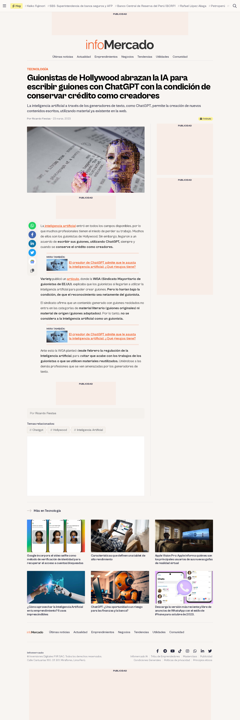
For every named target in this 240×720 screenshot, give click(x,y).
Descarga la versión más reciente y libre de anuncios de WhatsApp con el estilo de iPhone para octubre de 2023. (183, 610)
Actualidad (84, 56)
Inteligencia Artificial (90, 430)
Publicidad (206, 656)
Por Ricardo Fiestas (39, 118)
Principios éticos (202, 660)
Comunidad (180, 56)
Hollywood (60, 430)
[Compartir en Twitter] (32, 252)
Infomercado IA (139, 656)
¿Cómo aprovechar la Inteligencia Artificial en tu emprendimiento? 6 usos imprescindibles (55, 610)
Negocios (127, 56)
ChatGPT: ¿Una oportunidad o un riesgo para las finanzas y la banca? (116, 608)
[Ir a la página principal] (120, 44)
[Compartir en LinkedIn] (32, 243)
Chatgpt (37, 430)
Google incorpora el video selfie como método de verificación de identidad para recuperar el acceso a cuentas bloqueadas (55, 559)
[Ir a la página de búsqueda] (234, 6)
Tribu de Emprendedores (165, 656)
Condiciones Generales (147, 660)
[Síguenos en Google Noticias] (32, 261)
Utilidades (162, 56)
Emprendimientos (106, 56)
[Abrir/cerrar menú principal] (4, 6)
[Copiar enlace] (32, 270)
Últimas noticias (62, 56)
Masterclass (190, 656)
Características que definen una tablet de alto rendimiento (118, 557)
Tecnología (37, 69)
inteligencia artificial (60, 226)
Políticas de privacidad (177, 660)
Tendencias (144, 56)
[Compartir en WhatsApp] (32, 225)
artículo (73, 279)
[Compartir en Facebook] (32, 234)
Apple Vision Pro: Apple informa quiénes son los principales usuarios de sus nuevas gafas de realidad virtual (184, 559)
